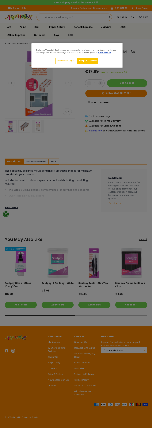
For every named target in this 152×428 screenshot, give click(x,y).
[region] (77, 55)
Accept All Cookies (88, 60)
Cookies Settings (65, 60)
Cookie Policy (104, 52)
